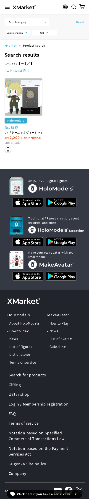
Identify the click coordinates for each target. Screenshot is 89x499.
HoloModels (18, 315)
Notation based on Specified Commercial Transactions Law (37, 435)
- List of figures (19, 346)
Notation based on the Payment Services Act (38, 451)
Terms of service (24, 423)
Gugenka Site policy (27, 463)
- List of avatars (60, 338)
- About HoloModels (23, 323)
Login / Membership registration (39, 404)
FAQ (12, 413)
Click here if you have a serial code (44, 494)
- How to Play (18, 331)
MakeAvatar (58, 315)
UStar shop (19, 394)
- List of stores (19, 354)
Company (17, 473)
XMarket (11, 45)
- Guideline (56, 346)
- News (12, 338)
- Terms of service (21, 362)
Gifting (15, 384)
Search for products (27, 375)
